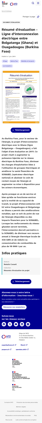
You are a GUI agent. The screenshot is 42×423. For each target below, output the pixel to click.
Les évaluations (7, 66)
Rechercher (33, 3)
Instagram (28, 324)
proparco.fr (5, 349)
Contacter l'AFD (8, 402)
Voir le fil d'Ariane (7, 11)
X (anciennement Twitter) (10, 324)
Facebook (4, 324)
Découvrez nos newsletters (14, 307)
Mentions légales (21, 407)
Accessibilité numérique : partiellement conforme (21, 411)
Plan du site (9, 420)
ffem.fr (23, 345)
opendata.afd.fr (21, 349)
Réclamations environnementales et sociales (18, 415)
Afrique (5, 61)
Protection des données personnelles (27, 402)
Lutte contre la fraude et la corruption (26, 420)
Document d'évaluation (11, 22)
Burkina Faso (14, 61)
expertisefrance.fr (8, 345)
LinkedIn (22, 324)
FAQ (35, 415)
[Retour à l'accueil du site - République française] (16, 4)
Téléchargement (22, 130)
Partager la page (38, 17)
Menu (38, 3)
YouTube (16, 324)
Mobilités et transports (27, 61)
